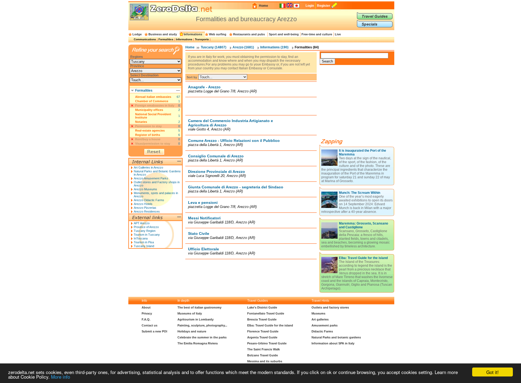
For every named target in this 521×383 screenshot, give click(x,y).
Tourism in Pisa (144, 242)
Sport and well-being (284, 34)
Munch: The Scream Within (359, 193)
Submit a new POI (154, 331)
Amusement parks (325, 325)
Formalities (165, 39)
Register (323, 6)
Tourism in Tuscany (147, 234)
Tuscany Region (144, 230)
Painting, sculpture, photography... (202, 325)
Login (310, 6)
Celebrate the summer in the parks (202, 337)
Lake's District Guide (262, 307)
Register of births (147, 134)
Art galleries (320, 319)
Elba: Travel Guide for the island (363, 258)
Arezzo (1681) (243, 47)
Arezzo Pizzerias (145, 207)
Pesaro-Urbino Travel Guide (267, 343)
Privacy (147, 313)
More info (60, 376)
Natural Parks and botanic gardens (336, 337)
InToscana (141, 238)
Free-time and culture (316, 34)
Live (338, 34)
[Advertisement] (251, 106)
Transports (202, 39)
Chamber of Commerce (151, 101)
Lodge (137, 34)
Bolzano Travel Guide (262, 355)
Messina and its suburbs (264, 361)
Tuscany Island (144, 246)
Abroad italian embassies (153, 96)
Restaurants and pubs (249, 34)
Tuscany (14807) (213, 47)
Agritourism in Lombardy (195, 319)
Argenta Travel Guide (262, 337)
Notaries (141, 121)
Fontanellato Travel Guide (265, 313)
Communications (145, 39)
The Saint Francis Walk (263, 349)
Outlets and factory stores (330, 307)
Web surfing (217, 34)
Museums (318, 313)
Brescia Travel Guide (262, 319)
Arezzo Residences (147, 211)
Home (263, 6)
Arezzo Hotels (143, 203)
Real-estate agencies (150, 130)
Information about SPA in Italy (333, 343)
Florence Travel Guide (262, 331)
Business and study (162, 34)
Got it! (492, 372)
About (146, 307)
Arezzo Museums (145, 189)
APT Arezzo (142, 223)
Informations (193, 34)
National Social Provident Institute (153, 116)
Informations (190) (274, 47)
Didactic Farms (322, 331)
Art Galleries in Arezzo (148, 167)
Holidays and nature (191, 331)
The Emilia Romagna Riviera (197, 343)
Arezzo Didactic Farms (149, 200)
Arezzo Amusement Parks (151, 178)
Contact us (149, 325)
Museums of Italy (189, 313)
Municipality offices (149, 109)
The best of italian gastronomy (199, 307)
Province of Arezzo (146, 227)
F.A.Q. (146, 319)
